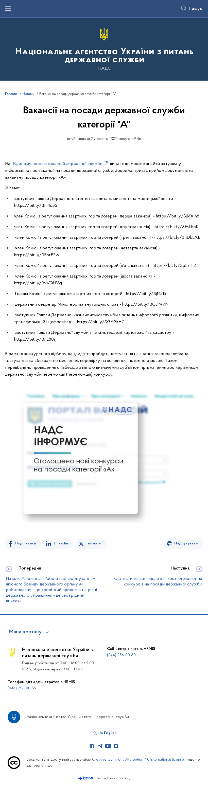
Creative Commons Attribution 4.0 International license (138, 760)
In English (108, 733)
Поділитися (25, 543)
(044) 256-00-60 (121, 655)
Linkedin (61, 543)
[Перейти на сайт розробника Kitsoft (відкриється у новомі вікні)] (86, 778)
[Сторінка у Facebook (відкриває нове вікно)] (92, 746)
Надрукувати (186, 543)
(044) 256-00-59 (22, 688)
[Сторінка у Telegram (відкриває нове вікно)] (100, 746)
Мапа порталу (25, 632)
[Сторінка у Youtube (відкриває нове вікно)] (108, 746)
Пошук (195, 9)
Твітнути (93, 543)
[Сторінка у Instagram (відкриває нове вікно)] (116, 746)
